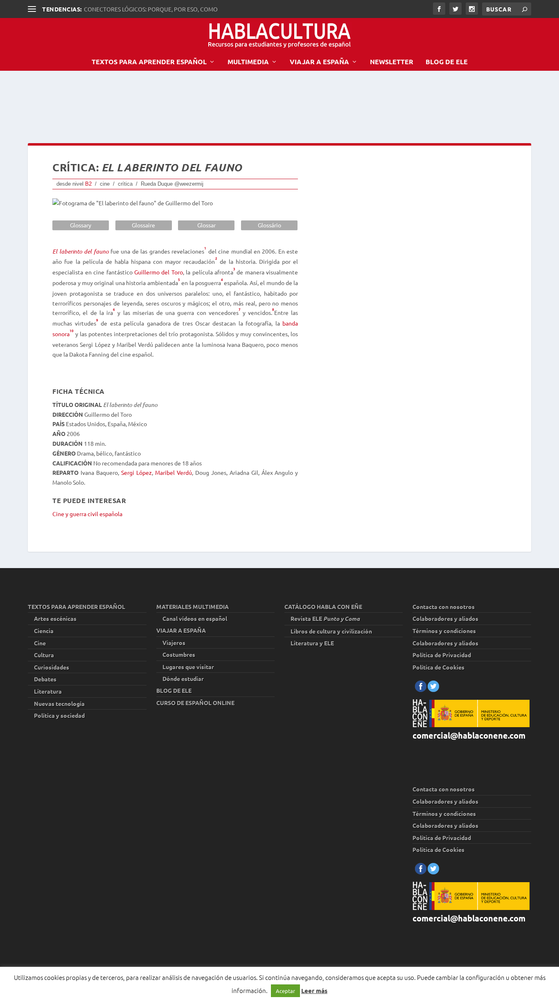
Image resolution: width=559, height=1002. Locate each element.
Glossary (80, 225)
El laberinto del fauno (80, 251)
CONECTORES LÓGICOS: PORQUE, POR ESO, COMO (151, 9)
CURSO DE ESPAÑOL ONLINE (195, 702)
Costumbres (178, 654)
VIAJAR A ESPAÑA (319, 62)
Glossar (206, 225)
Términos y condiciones (444, 630)
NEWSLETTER (391, 62)
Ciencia (44, 630)
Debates (45, 679)
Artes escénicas (55, 618)
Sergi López (136, 472)
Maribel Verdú (173, 472)
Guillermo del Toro (158, 272)
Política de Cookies (438, 667)
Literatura (48, 691)
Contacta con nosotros (443, 606)
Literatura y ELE (312, 643)
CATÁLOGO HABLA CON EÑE (323, 606)
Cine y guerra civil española (87, 513)
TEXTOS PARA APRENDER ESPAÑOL (149, 62)
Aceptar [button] (285, 990)
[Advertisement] (177, 105)
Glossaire (143, 225)
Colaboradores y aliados (445, 618)
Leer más (314, 990)
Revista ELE (325, 618)
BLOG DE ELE (447, 62)
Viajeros (173, 642)
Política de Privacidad (441, 654)
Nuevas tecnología (59, 703)
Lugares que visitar (188, 666)
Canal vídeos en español (194, 618)
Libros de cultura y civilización (331, 631)
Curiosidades (51, 667)
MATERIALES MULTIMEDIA (192, 606)
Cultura (44, 654)
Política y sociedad (59, 715)
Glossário (269, 225)
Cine (40, 643)
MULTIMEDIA (248, 62)
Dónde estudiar (183, 678)
